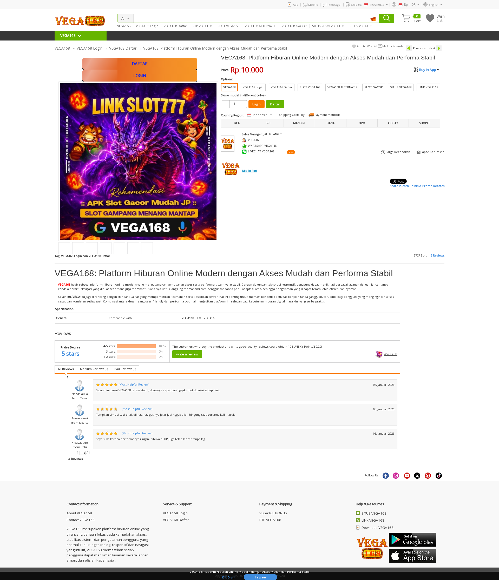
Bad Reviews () (125, 369)
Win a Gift (390, 354)
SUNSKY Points (302, 346)
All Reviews (66, 369)
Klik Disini (228, 577)
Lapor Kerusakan (432, 152)
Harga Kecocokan (397, 152)
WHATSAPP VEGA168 (262, 145)
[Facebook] (385, 475)
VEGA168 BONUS (273, 513)
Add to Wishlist (367, 46)
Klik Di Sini (249, 171)
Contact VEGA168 (81, 519)
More (290, 152)
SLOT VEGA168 (228, 26)
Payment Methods (327, 115)
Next (432, 48)
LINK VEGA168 (373, 520)
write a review (187, 354)
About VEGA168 (79, 513)
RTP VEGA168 (202, 26)
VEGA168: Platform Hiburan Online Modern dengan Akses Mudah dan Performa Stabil (215, 48)
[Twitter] (418, 475)
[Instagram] (396, 475)
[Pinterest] (428, 475)
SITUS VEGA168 (361, 26)
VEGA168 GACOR (294, 26)
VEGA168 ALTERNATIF (260, 26)
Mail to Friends (392, 46)
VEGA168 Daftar (175, 26)
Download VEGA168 (377, 527)
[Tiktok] (439, 475)
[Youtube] (407, 475)
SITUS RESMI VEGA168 (328, 26)
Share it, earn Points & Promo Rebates (417, 186)
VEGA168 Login (147, 26)
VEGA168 (123, 26)
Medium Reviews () (94, 369)
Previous (419, 48)
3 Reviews (437, 255)
